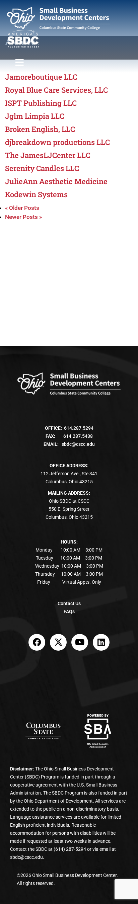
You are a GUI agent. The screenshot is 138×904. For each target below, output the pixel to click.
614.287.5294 (78, 428)
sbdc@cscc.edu (78, 444)
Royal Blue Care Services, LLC (56, 90)
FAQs (69, 611)
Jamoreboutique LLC (41, 77)
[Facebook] (36, 642)
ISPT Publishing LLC (41, 103)
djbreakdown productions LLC (57, 142)
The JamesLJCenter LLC (47, 155)
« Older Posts (22, 207)
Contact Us (69, 603)
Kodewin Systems (36, 194)
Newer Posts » (23, 217)
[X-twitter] (58, 642)
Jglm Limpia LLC (34, 116)
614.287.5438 (78, 436)
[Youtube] (79, 642)
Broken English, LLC (40, 129)
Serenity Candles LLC (42, 168)
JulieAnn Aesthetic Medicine (56, 181)
